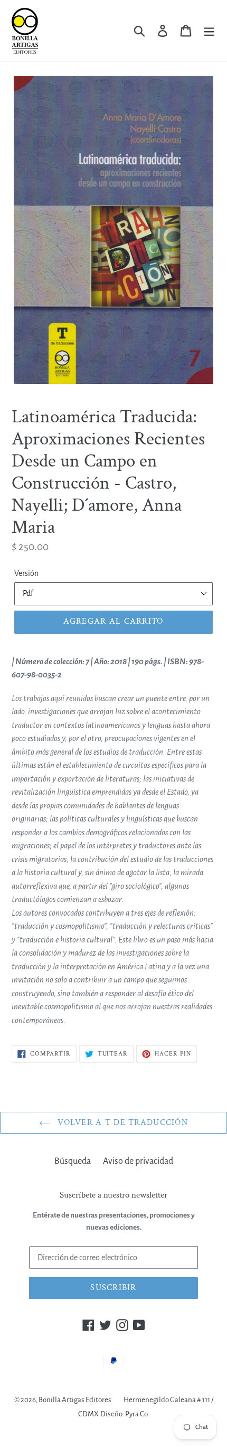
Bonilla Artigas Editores (75, 1400)
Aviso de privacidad (138, 1161)
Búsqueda (72, 1161)
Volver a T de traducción (121, 1122)
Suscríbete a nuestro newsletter (113, 1195)
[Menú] (209, 30)
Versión (26, 573)
